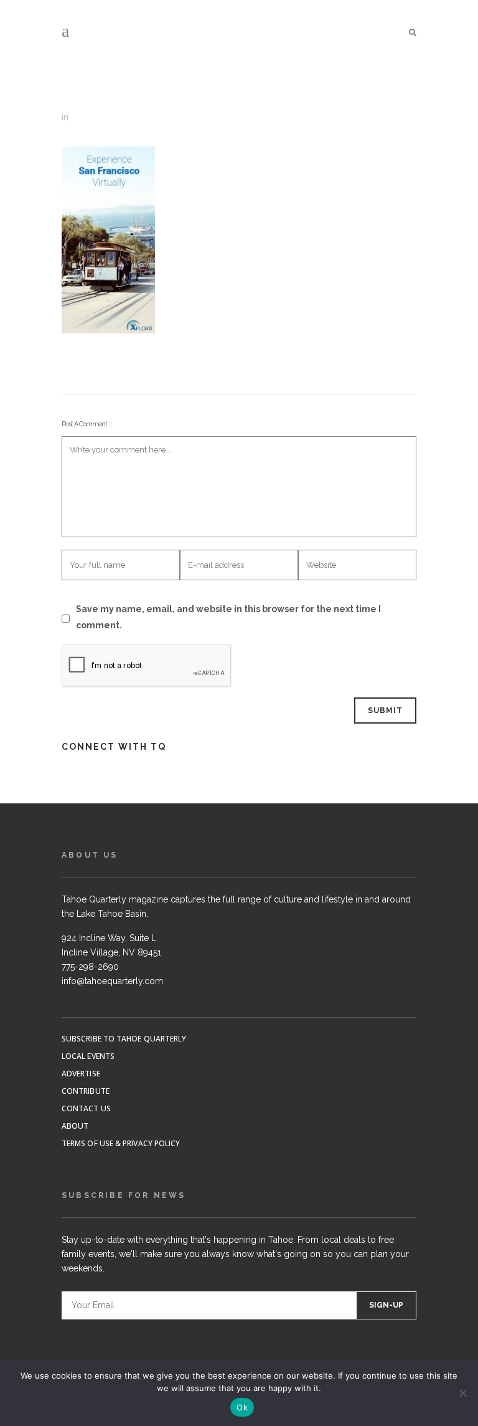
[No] (462, 1393)
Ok (242, 1407)
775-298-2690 (90, 967)
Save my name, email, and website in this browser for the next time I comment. (228, 617)
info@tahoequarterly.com (112, 981)
